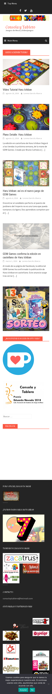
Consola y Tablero (20, 27)
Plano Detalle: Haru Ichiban (17, 134)
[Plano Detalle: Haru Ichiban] (26, 116)
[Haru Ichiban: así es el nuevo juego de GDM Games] (26, 173)
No (32, 690)
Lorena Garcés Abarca (33, 93)
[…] (43, 149)
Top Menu (12, 3)
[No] (48, 684)
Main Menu (12, 40)
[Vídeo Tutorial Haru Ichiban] (26, 71)
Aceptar (23, 690)
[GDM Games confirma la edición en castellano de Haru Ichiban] (26, 236)
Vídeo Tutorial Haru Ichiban (17, 89)
